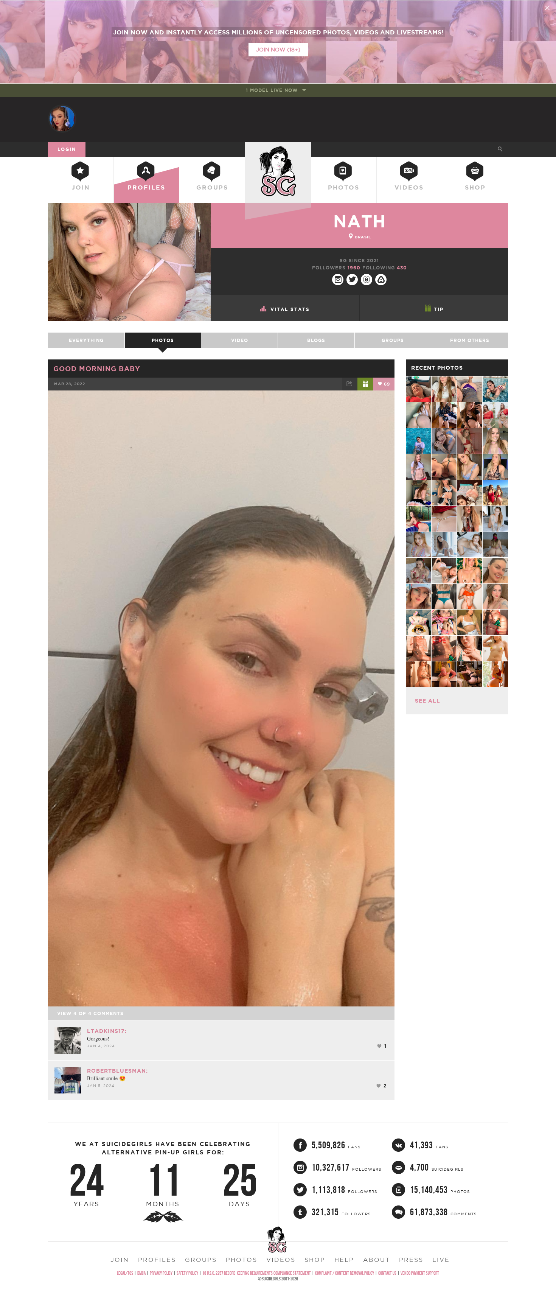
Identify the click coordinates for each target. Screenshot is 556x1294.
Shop (475, 187)
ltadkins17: (107, 1031)
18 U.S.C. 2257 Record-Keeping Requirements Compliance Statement (256, 1273)
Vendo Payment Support (420, 1273)
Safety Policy (187, 1273)
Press (411, 1259)
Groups (212, 187)
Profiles (146, 187)
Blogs (316, 340)
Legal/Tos (125, 1273)
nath (359, 221)
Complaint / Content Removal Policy (344, 1273)
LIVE (441, 1259)
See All (427, 701)
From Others (469, 340)
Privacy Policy (161, 1273)
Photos (343, 187)
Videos (409, 187)
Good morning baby (96, 368)
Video (239, 340)
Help (344, 1259)
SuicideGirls (278, 149)
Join (80, 187)
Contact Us (387, 1273)
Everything (86, 340)
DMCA (141, 1273)
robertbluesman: (117, 1071)
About (376, 1259)
